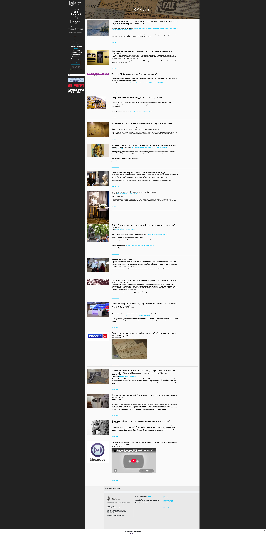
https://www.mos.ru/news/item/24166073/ (125, 229)
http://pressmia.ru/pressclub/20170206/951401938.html (138, 315)
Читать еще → (115, 42)
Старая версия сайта (168, 501)
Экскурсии (76, 42)
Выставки (76, 44)
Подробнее (133, 533)
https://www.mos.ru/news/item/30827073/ (127, 193)
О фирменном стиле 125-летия (170, 499)
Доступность (76, 56)
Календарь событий (76, 46)
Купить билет (76, 63)
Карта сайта (165, 497)
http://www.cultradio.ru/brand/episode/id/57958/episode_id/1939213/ (146, 82)
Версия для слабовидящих (91, 75)
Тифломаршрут (75, 59)
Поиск (164, 496)
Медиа (76, 48)
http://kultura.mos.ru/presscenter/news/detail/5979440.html (139, 245)
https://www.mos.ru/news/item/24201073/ (158, 234)
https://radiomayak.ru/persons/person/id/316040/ (141, 111)
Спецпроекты (76, 50)
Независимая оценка (168, 500)
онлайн (149, 496)
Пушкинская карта (76, 54)
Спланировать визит (76, 52)
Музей (76, 40)
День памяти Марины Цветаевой (128, 376)
